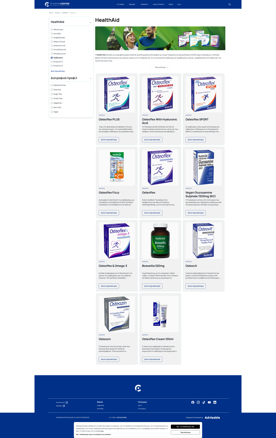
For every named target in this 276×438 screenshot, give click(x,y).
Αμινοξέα (57, 33)
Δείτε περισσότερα (58, 71)
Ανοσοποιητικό (59, 45)
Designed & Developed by (194, 417)
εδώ (102, 431)
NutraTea (100, 409)
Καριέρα (59, 406)
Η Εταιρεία (142, 409)
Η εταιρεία (120, 4)
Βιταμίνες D (58, 65)
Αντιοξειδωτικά (59, 49)
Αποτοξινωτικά (59, 53)
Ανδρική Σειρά (59, 41)
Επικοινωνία (60, 402)
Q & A (179, 4)
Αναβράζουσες (59, 37)
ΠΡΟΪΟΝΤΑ (144, 4)
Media (171, 4)
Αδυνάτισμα (58, 29)
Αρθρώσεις (58, 57)
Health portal (158, 4)
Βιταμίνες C (58, 61)
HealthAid (102, 115)
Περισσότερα (160, 67)
